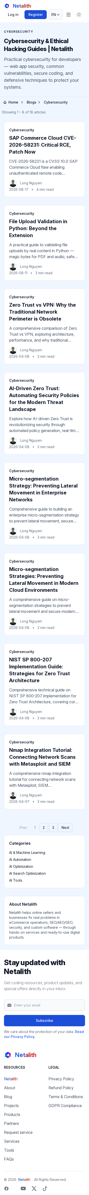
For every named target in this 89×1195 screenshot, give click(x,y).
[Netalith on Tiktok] (45, 1188)
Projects (11, 1105)
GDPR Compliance (65, 1105)
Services (12, 1141)
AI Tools (15, 880)
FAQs (9, 1159)
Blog (8, 1096)
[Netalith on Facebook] (6, 1188)
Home (13, 102)
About (9, 1087)
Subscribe (44, 1020)
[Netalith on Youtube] (23, 1188)
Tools (9, 1150)
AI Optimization (21, 866)
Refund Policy (61, 1087)
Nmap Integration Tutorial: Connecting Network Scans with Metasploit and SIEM (42, 757)
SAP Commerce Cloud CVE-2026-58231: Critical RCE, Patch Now (42, 145)
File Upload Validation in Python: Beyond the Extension (38, 228)
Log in (13, 14)
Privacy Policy (61, 1078)
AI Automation (20, 859)
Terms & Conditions (65, 1096)
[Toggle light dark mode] (78, 14)
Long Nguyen (31, 183)
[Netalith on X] (34, 1188)
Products (12, 1114)
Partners (11, 1123)
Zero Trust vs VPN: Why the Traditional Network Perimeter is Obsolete (42, 312)
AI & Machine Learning (27, 852)
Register (35, 14)
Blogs (31, 102)
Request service (18, 1132)
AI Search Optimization (27, 873)
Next (65, 827)
